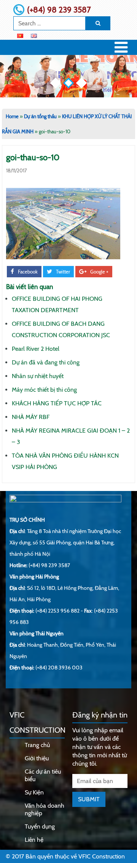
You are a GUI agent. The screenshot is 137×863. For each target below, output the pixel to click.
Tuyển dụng (40, 826)
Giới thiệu (37, 758)
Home (12, 116)
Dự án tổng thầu (40, 116)
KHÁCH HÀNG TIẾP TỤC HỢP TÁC (57, 403)
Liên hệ (34, 839)
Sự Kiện (34, 792)
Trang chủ (37, 745)
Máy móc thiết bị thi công (44, 389)
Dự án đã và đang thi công (46, 362)
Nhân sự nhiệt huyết (38, 376)
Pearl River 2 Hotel (35, 348)
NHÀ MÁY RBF (30, 417)
